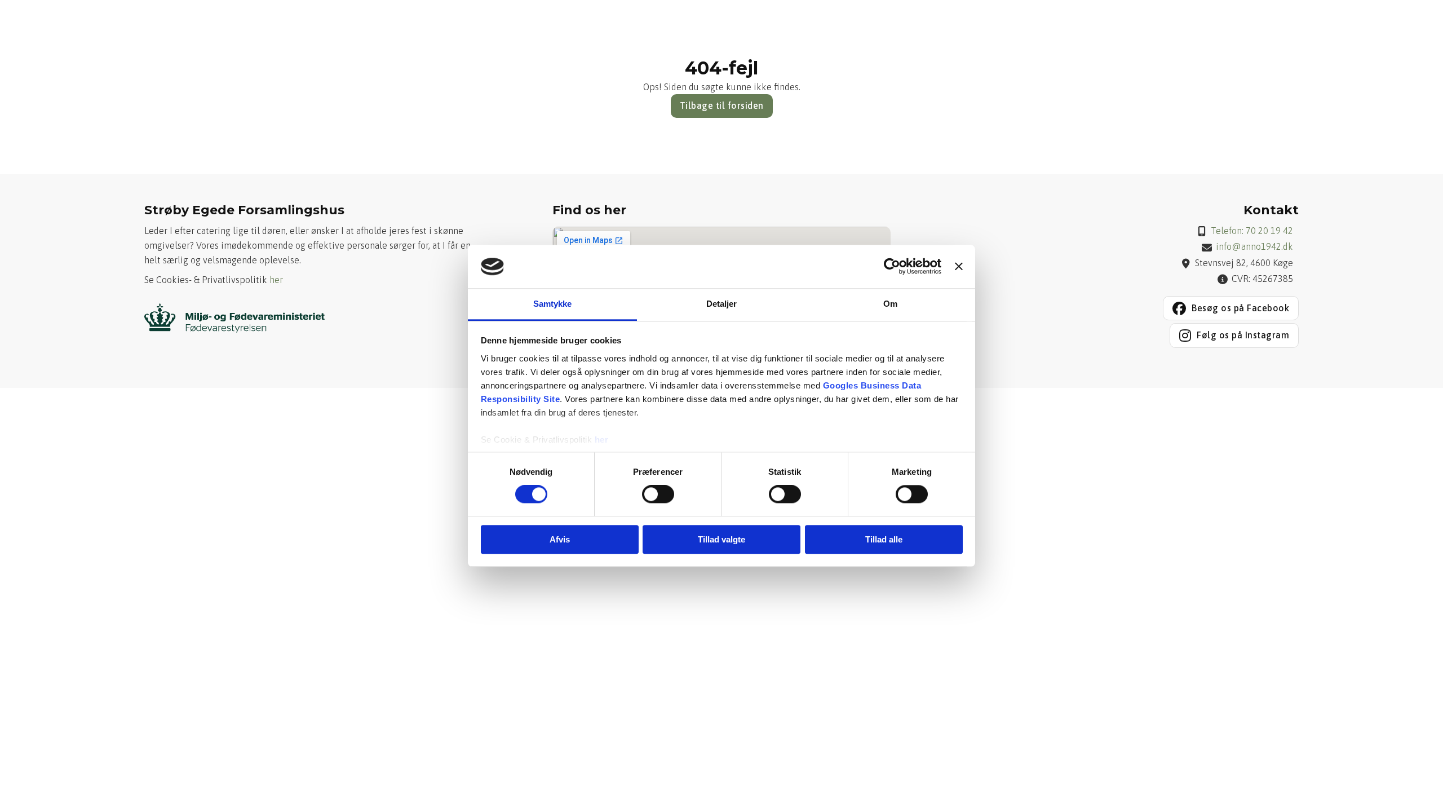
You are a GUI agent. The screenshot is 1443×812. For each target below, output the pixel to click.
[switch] (658, 494)
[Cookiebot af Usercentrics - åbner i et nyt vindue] (892, 266)
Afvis (560, 539)
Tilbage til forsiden (722, 105)
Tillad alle (883, 539)
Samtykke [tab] (552, 303)
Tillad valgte (721, 539)
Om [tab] (890, 303)
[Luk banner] (959, 267)
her (602, 439)
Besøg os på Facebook (1240, 308)
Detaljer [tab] (721, 303)
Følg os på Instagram (1243, 335)
